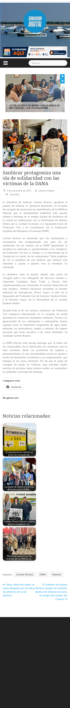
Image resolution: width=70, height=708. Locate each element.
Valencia (56, 574)
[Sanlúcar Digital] (35, 21)
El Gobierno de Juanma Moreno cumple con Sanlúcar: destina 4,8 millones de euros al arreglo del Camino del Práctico (51, 592)
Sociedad (14, 194)
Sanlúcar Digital (46, 190)
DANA (43, 574)
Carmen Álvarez (24, 574)
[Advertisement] (35, 663)
